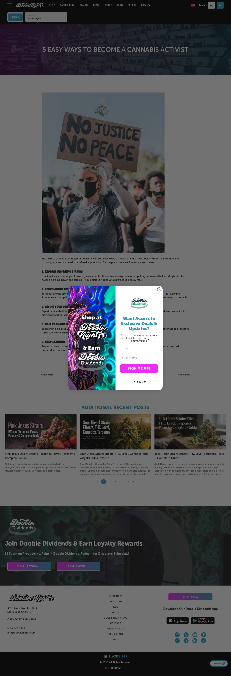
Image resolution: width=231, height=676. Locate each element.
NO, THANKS (139, 382)
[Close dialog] (159, 289)
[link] (139, 303)
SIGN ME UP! (139, 368)
